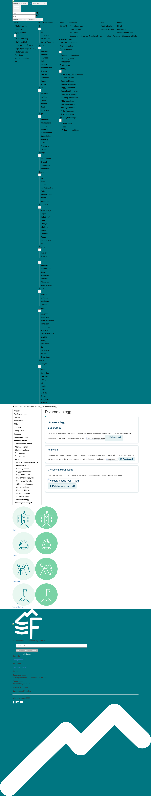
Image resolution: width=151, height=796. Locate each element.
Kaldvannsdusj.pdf (63, 486)
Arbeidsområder (27, 406)
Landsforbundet (39, 3)
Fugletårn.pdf (128, 459)
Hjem (17, 406)
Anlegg (39, 406)
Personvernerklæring (20, 667)
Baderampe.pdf (115, 437)
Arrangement (17, 659)
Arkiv (30, 3)
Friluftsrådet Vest (19, 3)
